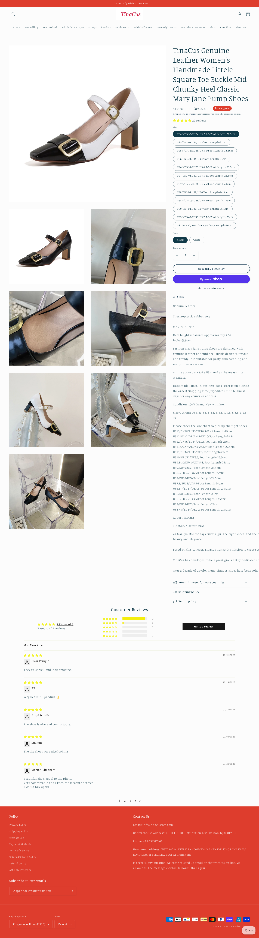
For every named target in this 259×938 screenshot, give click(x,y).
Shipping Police (18, 831)
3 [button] (130, 800)
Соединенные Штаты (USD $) (29, 924)
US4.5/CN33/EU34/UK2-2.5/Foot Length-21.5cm (206, 133)
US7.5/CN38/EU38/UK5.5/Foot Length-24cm (204, 183)
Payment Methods (20, 844)
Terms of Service (19, 850)
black (180, 239)
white (197, 239)
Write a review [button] (203, 626)
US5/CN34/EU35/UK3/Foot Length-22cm (202, 142)
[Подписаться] (71, 891)
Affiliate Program (20, 869)
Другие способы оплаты (211, 288)
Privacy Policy (17, 824)
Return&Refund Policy (22, 856)
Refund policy (17, 863)
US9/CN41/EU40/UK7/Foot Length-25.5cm (203, 208)
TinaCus (246, 926)
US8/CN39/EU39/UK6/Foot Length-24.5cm (203, 192)
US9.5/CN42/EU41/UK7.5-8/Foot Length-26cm (205, 216)
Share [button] (180, 296)
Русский (63, 924)
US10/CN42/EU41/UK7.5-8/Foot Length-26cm (204, 225)
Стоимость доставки (184, 114)
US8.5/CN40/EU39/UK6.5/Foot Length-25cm (204, 200)
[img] (33, 655)
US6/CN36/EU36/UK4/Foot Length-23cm (202, 158)
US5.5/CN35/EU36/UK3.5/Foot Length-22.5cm (205, 150)
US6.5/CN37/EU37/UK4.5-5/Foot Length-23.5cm (206, 167)
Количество (179, 248)
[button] (13, 14)
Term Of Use (16, 837)
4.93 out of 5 (65, 624)
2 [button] (125, 800)
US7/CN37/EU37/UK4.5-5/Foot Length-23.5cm (205, 175)
